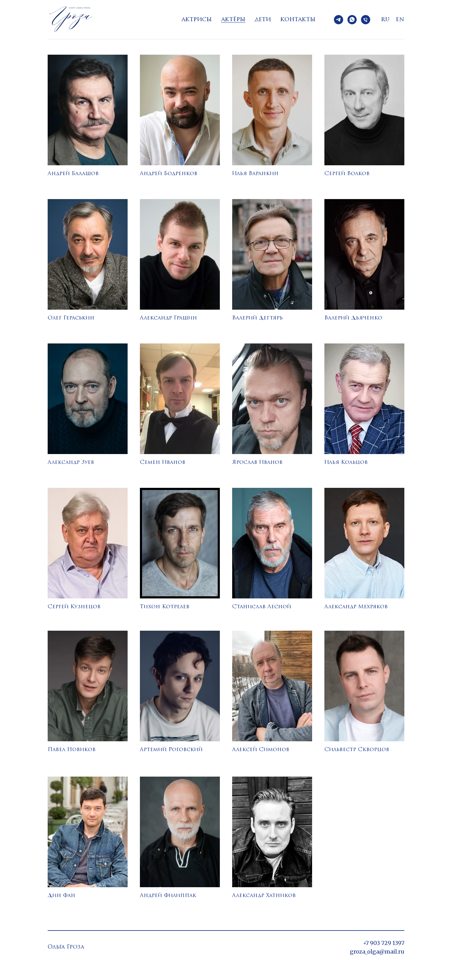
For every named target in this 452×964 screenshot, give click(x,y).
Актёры (233, 20)
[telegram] (338, 19)
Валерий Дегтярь (257, 318)
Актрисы (196, 20)
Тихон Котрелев (164, 606)
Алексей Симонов (260, 749)
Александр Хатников (264, 895)
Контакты (297, 20)
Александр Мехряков (356, 606)
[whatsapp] (352, 19)
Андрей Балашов (73, 173)
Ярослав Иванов (257, 462)
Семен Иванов (162, 462)
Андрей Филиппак (168, 895)
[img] (88, 110)
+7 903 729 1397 (383, 942)
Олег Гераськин (71, 318)
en (400, 20)
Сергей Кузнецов (74, 606)
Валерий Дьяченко (353, 318)
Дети (263, 20)
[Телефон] (365, 19)
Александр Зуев (71, 462)
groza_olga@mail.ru (377, 951)
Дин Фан (61, 895)
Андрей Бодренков (168, 173)
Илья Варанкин (255, 173)
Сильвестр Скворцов (356, 749)
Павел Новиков (72, 749)
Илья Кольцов (346, 462)
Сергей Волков (347, 173)
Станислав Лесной (261, 606)
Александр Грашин (168, 318)
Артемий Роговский (171, 749)
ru (385, 20)
